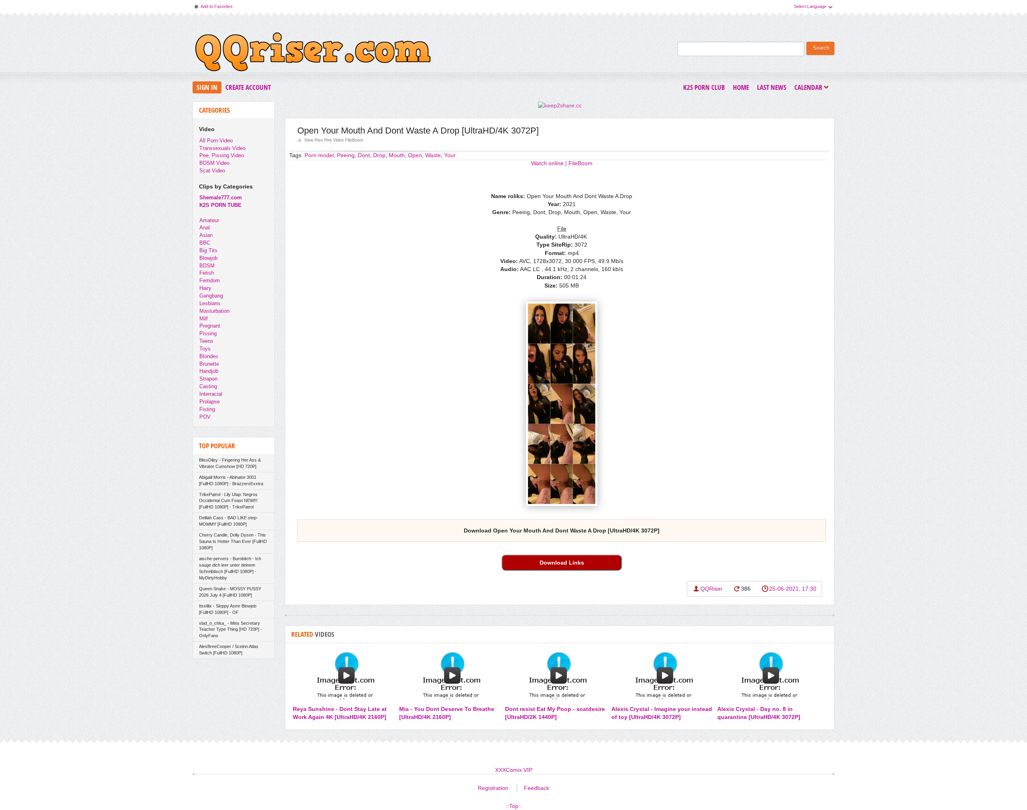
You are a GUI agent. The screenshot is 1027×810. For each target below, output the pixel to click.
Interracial (210, 394)
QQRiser (711, 588)
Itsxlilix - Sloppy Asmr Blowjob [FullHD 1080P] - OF (227, 609)
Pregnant (209, 326)
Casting (208, 386)
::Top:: (514, 806)
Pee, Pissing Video (221, 155)
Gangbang (211, 296)
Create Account (248, 87)
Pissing (208, 333)
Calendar (810, 88)
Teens (206, 341)
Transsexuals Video (222, 148)
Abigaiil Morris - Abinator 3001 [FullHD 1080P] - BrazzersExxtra (231, 480)
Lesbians (209, 303)
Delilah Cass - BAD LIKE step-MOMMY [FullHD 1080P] (228, 520)
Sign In (207, 87)
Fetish (206, 273)
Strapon (208, 379)
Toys (205, 349)
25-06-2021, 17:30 (792, 588)
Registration (493, 788)
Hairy (205, 288)
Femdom (209, 280)
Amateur (209, 220)
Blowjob (208, 258)
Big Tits (208, 250)
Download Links (562, 562)
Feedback (536, 788)
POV (205, 417)
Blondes (208, 356)
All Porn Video (216, 141)
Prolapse (209, 402)
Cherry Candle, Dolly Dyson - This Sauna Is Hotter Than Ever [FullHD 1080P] (233, 541)
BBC (204, 243)
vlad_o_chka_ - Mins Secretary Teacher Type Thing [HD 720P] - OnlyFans (230, 629)
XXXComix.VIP (513, 770)
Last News (771, 87)
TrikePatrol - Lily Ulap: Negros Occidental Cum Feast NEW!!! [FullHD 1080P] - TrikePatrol (228, 501)
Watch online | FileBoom (562, 163)
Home (741, 87)
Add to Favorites (213, 8)
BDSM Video (214, 163)
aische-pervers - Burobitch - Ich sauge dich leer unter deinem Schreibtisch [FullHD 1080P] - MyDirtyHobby (230, 568)
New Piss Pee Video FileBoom (333, 140)
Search (821, 48)
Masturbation (214, 311)
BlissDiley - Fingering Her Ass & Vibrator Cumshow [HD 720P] (230, 463)
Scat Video (212, 171)
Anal (204, 228)
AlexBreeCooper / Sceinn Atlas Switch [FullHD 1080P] (228, 649)
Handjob (208, 371)
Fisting (207, 409)
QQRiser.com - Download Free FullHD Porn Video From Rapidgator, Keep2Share (313, 54)
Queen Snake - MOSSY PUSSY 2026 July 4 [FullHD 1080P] (230, 591)
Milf (203, 319)
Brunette (209, 364)
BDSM (207, 266)
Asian (206, 235)
